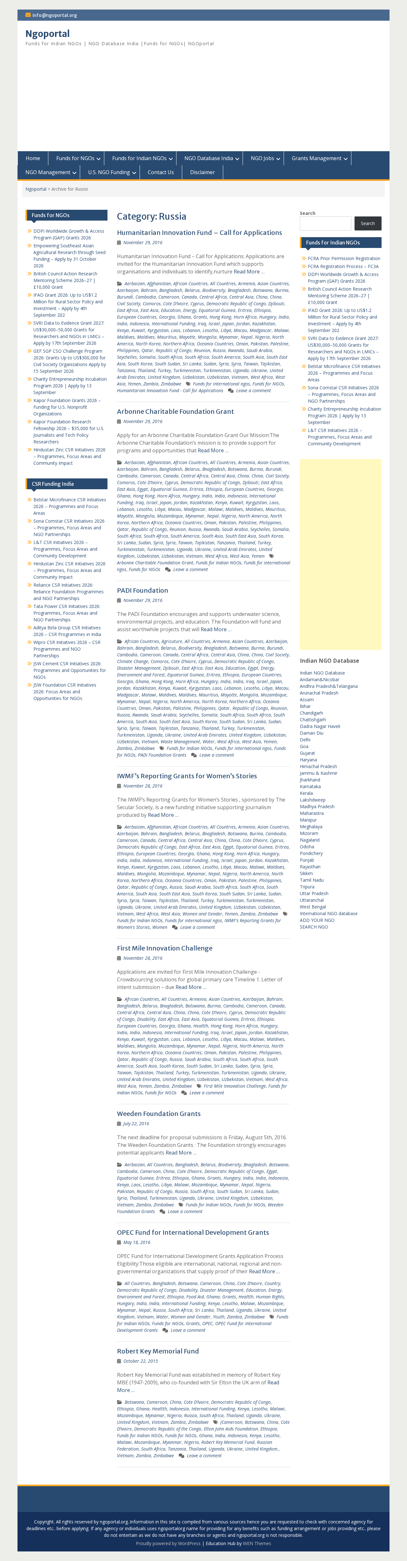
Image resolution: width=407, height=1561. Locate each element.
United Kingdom (164, 377)
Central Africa (213, 297)
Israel (214, 324)
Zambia (150, 384)
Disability (146, 1019)
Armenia (246, 283)
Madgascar (261, 330)
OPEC (207, 1323)
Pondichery (311, 853)
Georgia (167, 317)
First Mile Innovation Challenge (164, 948)
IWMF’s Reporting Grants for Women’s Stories (187, 776)
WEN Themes (257, 1543)
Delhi (305, 740)
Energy (189, 310)
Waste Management (180, 741)
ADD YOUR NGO (317, 920)
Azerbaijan (127, 290)
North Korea (148, 344)
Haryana (308, 760)
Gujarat (307, 753)
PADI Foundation (142, 590)
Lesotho (210, 330)
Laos (175, 330)
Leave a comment (253, 390)
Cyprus (197, 303)
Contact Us (161, 172)
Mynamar (228, 337)
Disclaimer (202, 172)
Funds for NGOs (75, 158)
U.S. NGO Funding (109, 172)
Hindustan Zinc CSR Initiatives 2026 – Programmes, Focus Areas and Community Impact (69, 456)
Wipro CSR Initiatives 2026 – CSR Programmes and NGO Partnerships (66, 649)
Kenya (123, 330)
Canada (189, 297)
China (261, 297)
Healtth (200, 1026)
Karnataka (310, 786)
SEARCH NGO (314, 927)
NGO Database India (208, 158)
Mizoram (309, 833)
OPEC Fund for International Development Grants (193, 1232)
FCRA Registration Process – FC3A (343, 266)
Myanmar (172, 1442)
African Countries (190, 283)
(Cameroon (231, 1422)
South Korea (140, 364)
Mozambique (170, 516)
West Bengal (313, 907)
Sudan (210, 364)
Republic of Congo (173, 350)
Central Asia (241, 297)
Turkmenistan (187, 370)
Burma (281, 290)
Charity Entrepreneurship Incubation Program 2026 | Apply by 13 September (344, 415)
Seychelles (127, 357)
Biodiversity (213, 290)
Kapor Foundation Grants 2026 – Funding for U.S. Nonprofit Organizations (67, 407)
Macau (240, 330)
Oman (242, 344)
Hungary (267, 317)
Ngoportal (47, 33)
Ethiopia (262, 310)
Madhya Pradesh (317, 806)
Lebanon (191, 330)
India (284, 317)
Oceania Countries (215, 344)
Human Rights (270, 1297)
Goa (304, 746)
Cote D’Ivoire (175, 303)
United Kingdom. (262, 1449)
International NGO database (329, 913)
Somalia (147, 357)
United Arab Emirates (234, 549)
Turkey (164, 370)
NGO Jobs (262, 158)
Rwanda (236, 350)
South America (225, 357)
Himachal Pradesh (318, 766)
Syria (224, 364)
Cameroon (168, 297)
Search (307, 213)
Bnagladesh (239, 290)
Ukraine (259, 370)
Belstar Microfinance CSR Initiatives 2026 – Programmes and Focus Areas (344, 373)
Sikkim (306, 873)
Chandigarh (311, 713)
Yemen (134, 384)
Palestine (279, 344)
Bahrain (149, 290)
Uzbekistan (193, 377)
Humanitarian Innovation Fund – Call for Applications (199, 233)
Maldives (126, 337)
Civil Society (128, 303)
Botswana (262, 290)
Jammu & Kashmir (318, 773)
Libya (226, 330)
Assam (307, 699)
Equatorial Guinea (217, 310)
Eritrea (245, 310)
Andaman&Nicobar (319, 679)
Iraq (202, 324)
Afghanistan (159, 283)
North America (253, 516)
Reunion (202, 350)
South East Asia (240, 536)
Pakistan (259, 344)
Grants (200, 317)
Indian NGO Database (322, 673)
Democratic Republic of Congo (236, 303)
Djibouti (276, 303)
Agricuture (172, 641)
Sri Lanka (192, 364)
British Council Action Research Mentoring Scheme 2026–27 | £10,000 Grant (340, 295)
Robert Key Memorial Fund (158, 1351)
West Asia (239, 556)
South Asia (253, 357)
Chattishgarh (313, 720)
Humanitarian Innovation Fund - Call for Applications (170, 390)
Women (159, 927)
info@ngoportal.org (54, 15)
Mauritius (166, 337)
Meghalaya (311, 826)
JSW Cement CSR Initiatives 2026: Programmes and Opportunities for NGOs (69, 670)
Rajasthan (310, 867)
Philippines (128, 350)
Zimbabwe (171, 384)
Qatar (147, 350)
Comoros (152, 303)
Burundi (125, 297)
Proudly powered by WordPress (168, 1543)
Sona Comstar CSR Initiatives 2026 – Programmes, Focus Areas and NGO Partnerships (343, 394)
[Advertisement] (203, 103)
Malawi (281, 330)
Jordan (243, 324)
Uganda (241, 370)
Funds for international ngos (221, 384)
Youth (218, 1317)
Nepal (246, 337)
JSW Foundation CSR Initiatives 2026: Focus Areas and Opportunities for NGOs (64, 691)
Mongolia (207, 337)
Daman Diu (311, 733)
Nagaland (310, 840)
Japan (228, 324)
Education (171, 310)
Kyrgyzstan (158, 330)
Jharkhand (310, 780)
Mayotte (187, 337)
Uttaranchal (312, 900)
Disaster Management (139, 668)
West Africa (262, 377)
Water (209, 741)
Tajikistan (270, 364)
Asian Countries (273, 283)
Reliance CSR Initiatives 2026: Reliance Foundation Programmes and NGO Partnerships (68, 591)
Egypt (142, 489)
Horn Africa (245, 317)
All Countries (223, 283)
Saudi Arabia (259, 350)
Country (272, 1283)
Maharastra (312, 813)
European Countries (136, 317)
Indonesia (139, 324)
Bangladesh (170, 290)
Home (33, 158)
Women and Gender (202, 914)
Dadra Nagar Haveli (320, 726)
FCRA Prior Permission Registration (344, 258)
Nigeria (262, 337)
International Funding (173, 324)
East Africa (127, 310)
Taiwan (251, 364)
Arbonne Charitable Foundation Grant (175, 411)
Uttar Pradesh (314, 893)
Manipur (308, 820)
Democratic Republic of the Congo (167, 1429)
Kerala (306, 793)
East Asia (149, 310)
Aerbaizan (135, 283)
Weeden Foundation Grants (159, 1114)
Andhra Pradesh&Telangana (329, 686)
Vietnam (239, 377)
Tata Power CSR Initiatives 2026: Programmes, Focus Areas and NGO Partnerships (66, 613)
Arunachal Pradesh (319, 693)
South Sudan (167, 364)
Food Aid (195, 1297)
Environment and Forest (141, 675)
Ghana (184, 317)
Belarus (192, 290)
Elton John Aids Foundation (231, 1429)
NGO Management (47, 172)
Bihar (305, 706)
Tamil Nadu (312, 880)
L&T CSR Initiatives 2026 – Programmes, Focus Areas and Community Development (340, 437)
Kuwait (138, 330)
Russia (219, 350)
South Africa (170, 357)
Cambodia (145, 297)
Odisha (307, 847)
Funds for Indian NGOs (139, 158)
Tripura (307, 887)
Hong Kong (220, 317)
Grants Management (316, 158)
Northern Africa (178, 344)
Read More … (249, 271)
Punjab (307, 860)
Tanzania (126, 370)
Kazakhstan (263, 324)
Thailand (146, 370)
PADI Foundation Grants (162, 755)
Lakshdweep (313, 800)
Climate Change (132, 661)
